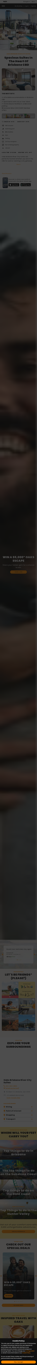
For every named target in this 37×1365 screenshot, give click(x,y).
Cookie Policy (26, 1353)
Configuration (30, 1351)
